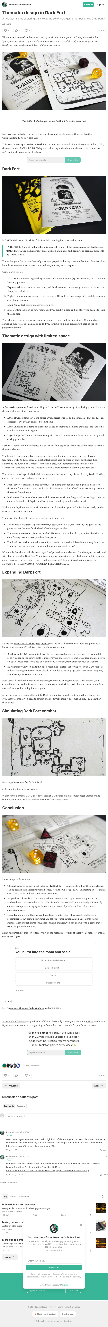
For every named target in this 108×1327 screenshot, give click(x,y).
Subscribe (88, 4)
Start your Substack (46, 1314)
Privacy (52, 1307)
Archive (90, 1021)
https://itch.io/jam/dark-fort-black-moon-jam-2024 (31, 1146)
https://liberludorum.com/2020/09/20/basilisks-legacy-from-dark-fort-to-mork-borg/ (47, 1170)
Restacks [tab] (21, 1106)
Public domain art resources (19, 1204)
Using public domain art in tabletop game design (26, 1208)
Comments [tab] (9, 1106)
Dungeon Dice (20, 45)
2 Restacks (35, 1065)
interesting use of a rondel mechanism (51, 134)
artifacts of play (62, 906)
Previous (13, 1085)
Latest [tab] (13, 1196)
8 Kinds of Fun (39, 45)
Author (9, 1135)
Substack (40, 1321)
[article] (54, 1210)
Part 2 (58, 121)
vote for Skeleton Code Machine (27, 1008)
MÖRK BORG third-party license (31, 644)
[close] (81, 1225)
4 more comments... (9, 1182)
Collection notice (72, 1307)
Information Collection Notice (53, 1276)
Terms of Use (67, 1274)
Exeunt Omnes (80, 1025)
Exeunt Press (12, 1132)
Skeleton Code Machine (14, 1021)
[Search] (103, 1196)
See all (7, 1257)
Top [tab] (5, 1196)
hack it (67, 695)
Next (97, 1085)
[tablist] (14, 1106)
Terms (60, 1307)
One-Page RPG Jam (72, 890)
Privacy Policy (75, 1276)
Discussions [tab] (24, 1196)
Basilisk (11, 654)
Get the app (68, 1314)
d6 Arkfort (13, 667)
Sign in (100, 4)
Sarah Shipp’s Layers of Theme (49, 407)
